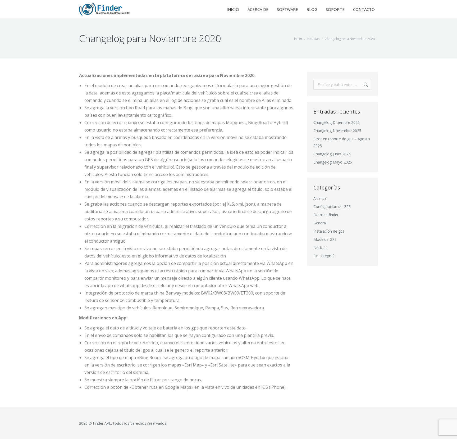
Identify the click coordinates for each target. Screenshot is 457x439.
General (320, 222)
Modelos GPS (325, 239)
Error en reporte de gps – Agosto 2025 (341, 142)
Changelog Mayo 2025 (332, 162)
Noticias (320, 247)
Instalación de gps (328, 231)
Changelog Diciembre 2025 (336, 122)
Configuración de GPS (332, 206)
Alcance (320, 198)
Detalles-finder (326, 214)
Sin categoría (324, 255)
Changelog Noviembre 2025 (337, 130)
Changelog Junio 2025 (332, 153)
